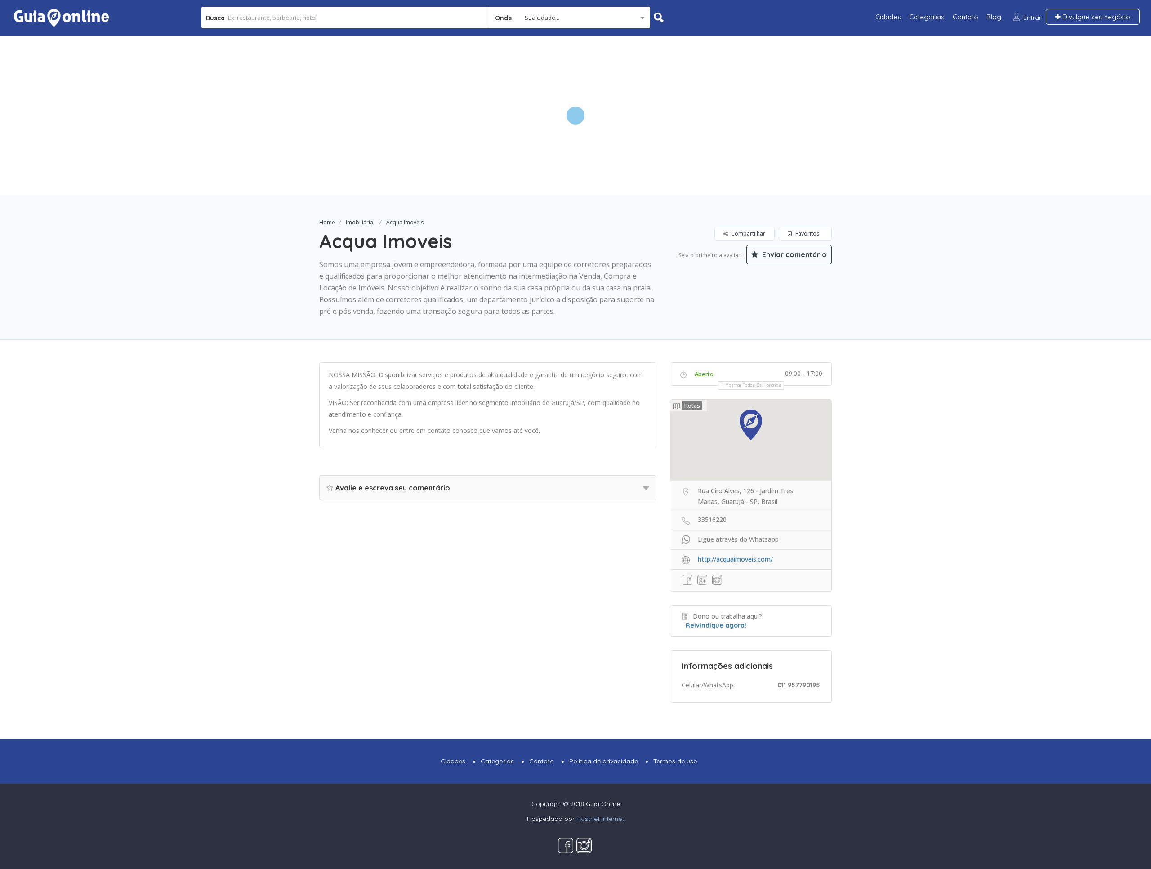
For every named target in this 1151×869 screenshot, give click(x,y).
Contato (965, 17)
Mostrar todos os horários (753, 385)
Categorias (927, 17)
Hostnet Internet (600, 819)
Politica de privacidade (603, 761)
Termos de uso (675, 761)
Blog (993, 17)
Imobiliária (359, 222)
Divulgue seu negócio (1095, 17)
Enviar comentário (793, 254)
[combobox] (569, 17)
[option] (575, 115)
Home (327, 222)
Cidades (888, 17)
